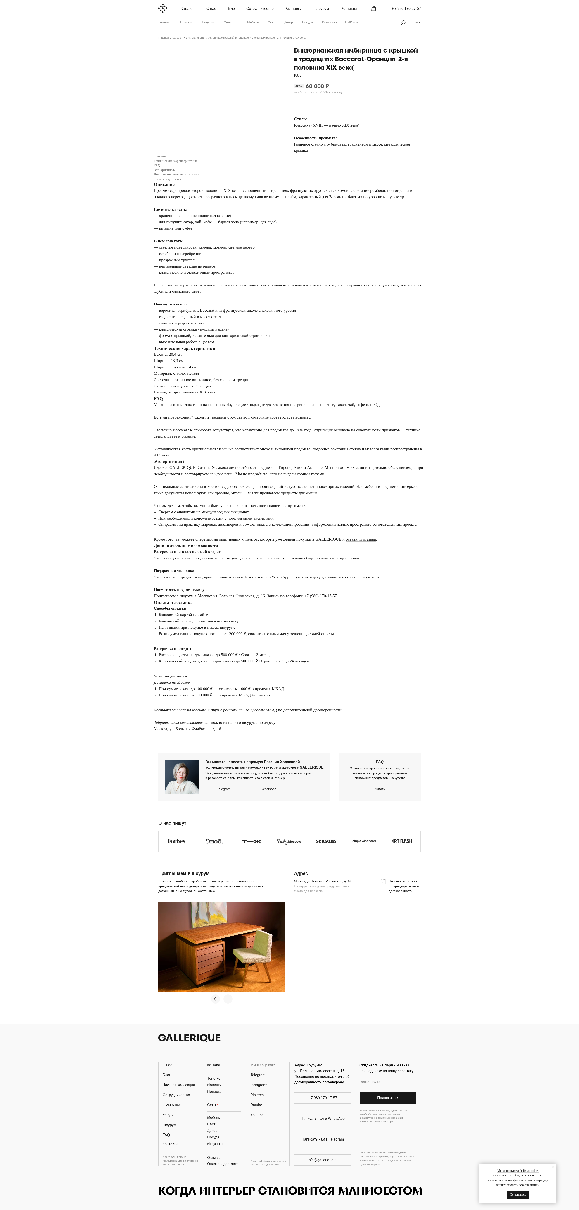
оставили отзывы (361, 539)
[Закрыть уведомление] (553, 1167)
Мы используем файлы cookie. (518, 1170)
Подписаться (388, 1098)
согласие (403, 1110)
